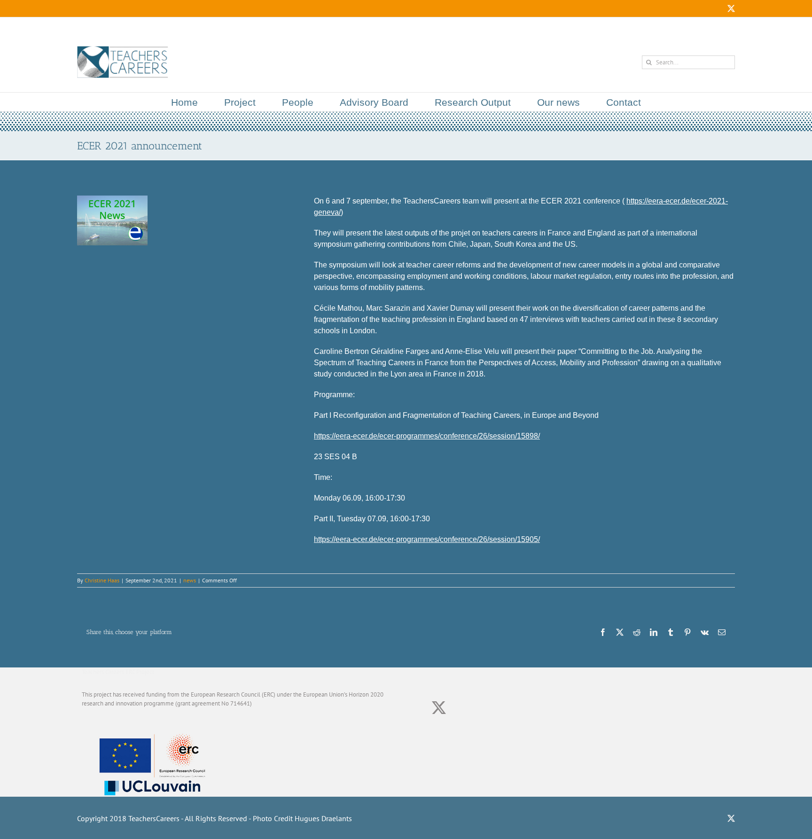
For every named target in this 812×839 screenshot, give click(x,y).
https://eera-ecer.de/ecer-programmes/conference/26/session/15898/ (427, 436)
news (189, 580)
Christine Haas (102, 580)
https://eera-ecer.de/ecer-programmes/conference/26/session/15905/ (427, 539)
